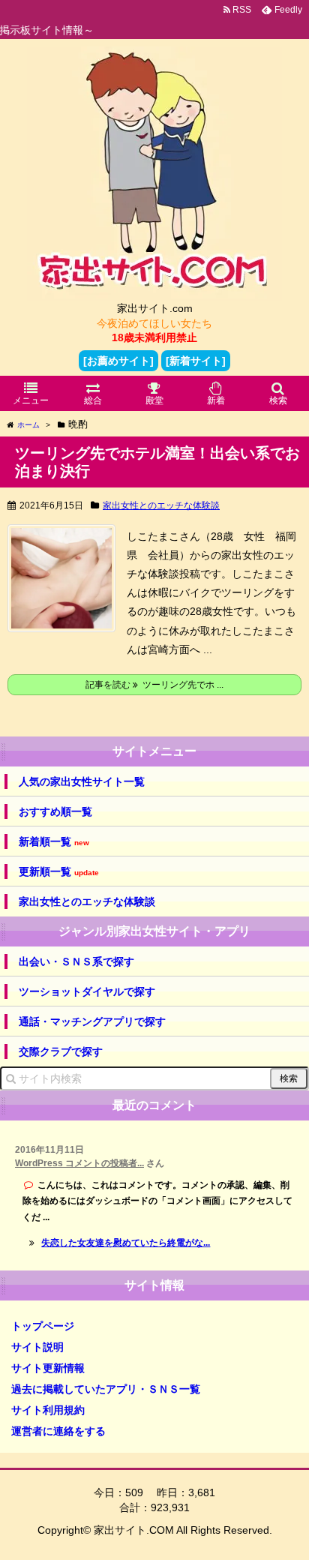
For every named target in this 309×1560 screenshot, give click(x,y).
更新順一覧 (59, 872)
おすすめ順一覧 (55, 811)
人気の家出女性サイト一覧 (82, 781)
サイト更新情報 (48, 1368)
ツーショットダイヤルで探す (87, 991)
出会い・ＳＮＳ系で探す (76, 961)
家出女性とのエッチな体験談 (161, 505)
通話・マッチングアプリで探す (92, 1021)
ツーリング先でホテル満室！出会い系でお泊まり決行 (157, 462)
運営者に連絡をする (58, 1431)
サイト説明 (37, 1347)
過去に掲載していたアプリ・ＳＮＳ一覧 (105, 1389)
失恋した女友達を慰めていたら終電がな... (125, 1243)
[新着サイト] (196, 361)
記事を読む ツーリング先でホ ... (155, 685)
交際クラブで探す (61, 1051)
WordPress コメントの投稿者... (79, 1163)
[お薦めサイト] (118, 361)
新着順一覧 (54, 842)
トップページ (42, 1326)
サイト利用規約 (48, 1410)
